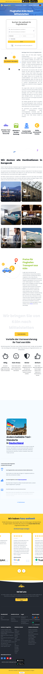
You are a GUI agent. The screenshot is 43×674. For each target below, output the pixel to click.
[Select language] (40, 5)
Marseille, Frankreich (32, 642)
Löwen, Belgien (31, 638)
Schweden (17, 648)
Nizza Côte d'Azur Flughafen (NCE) (7, 642)
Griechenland (17, 639)
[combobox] (18, 29)
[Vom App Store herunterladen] (26, 1)
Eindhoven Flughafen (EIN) (6, 644)
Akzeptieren (22, 672)
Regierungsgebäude (22, 479)
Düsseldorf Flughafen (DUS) (6, 631)
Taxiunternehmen (14, 621)
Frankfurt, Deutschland (32, 629)
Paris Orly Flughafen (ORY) (6, 640)
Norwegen (17, 647)
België (16, 629)
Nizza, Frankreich (31, 641)
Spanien (16, 635)
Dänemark (17, 650)
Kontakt (31, 5)
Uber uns (2, 616)
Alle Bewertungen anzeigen (21, 529)
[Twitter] (5, 658)
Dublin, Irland (30, 632)
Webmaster (13, 619)
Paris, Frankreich (31, 639)
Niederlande (17, 631)
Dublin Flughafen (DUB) (5, 646)
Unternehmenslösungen (15, 616)
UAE (15, 644)
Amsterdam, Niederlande (33, 634)
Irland (16, 641)
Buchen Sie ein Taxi (21, 599)
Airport (7, 5)
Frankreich (17, 632)
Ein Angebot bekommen (11, 61)
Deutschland (16, 443)
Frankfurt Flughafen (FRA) (6, 629)
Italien (16, 638)
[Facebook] (2, 658)
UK (15, 642)
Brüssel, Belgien (31, 635)
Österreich (17, 645)
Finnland (16, 651)
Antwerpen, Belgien (32, 637)
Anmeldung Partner (25, 623)
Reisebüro (13, 618)
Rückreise (13, 39)
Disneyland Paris (31, 644)
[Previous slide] (19, 571)
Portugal (16, 637)
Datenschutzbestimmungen (26, 619)
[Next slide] (23, 571)
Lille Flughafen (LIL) (4, 643)
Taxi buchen (21, 334)
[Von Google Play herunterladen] (34, 1)
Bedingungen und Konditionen (24, 617)
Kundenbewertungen (5, 619)
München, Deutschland (32, 631)
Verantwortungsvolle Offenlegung (25, 621)
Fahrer (24, 5)
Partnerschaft (18, 5)
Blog (1, 618)
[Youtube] (8, 658)
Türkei (16, 653)
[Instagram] (10, 658)
